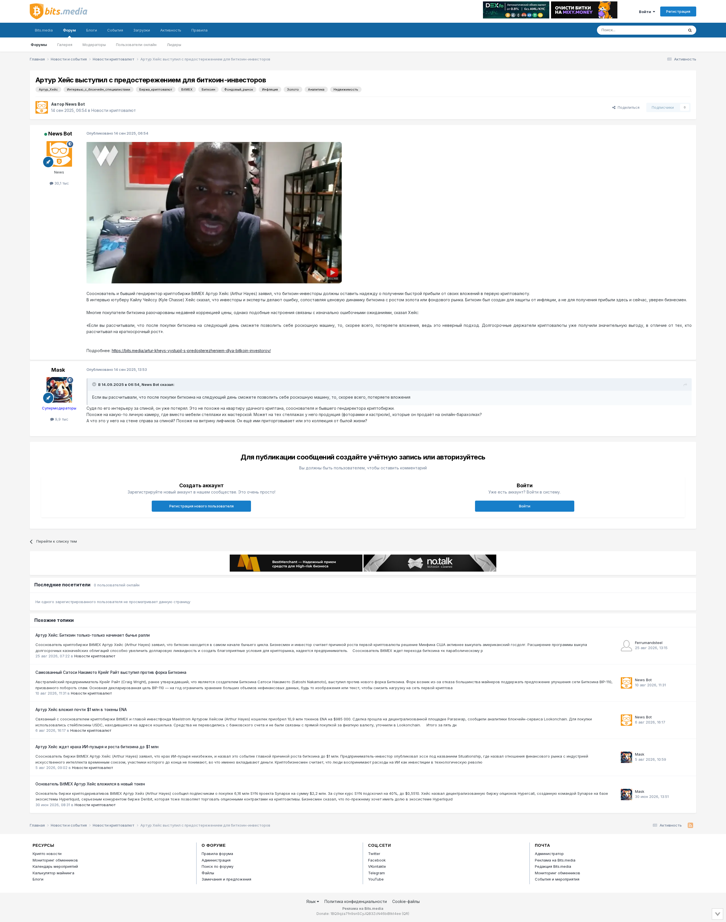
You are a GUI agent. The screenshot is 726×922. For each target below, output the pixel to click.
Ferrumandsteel (648, 642)
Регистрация (678, 11)
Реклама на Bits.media (555, 860)
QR (405, 913)
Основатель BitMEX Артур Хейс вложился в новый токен (90, 784)
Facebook (377, 860)
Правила (199, 30)
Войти (646, 11)
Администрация (216, 860)
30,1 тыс (61, 183)
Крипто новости (47, 853)
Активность (170, 30)
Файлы (208, 873)
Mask (58, 370)
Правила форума (217, 853)
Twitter (374, 853)
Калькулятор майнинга (53, 873)
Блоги (91, 30)
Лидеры (174, 44)
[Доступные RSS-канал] (690, 825)
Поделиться (627, 107)
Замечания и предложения (226, 879)
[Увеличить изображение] (214, 212)
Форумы (39, 44)
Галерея (64, 44)
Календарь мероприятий (55, 866)
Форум (69, 30)
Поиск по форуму (217, 866)
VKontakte (377, 866)
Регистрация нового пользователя (201, 506)
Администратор (549, 853)
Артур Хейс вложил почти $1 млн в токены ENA (81, 709)
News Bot (75, 104)
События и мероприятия (557, 879)
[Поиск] (690, 30)
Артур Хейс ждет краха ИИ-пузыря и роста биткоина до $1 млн (97, 747)
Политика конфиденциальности (355, 901)
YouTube (376, 879)
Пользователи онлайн (136, 44)
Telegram (376, 873)
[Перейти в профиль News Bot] (41, 107)
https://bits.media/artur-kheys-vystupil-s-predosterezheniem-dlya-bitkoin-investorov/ (191, 350)
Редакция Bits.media (553, 866)
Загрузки (141, 30)
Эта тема (668, 30)
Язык (311, 901)
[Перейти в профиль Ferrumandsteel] (626, 645)
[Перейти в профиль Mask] (59, 390)
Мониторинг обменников (55, 860)
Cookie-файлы (406, 901)
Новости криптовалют (113, 110)
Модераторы (94, 44)
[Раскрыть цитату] (94, 384)
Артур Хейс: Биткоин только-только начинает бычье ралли (92, 635)
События (115, 30)
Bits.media (44, 30)
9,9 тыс (61, 419)
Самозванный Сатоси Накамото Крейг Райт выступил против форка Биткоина (110, 672)
